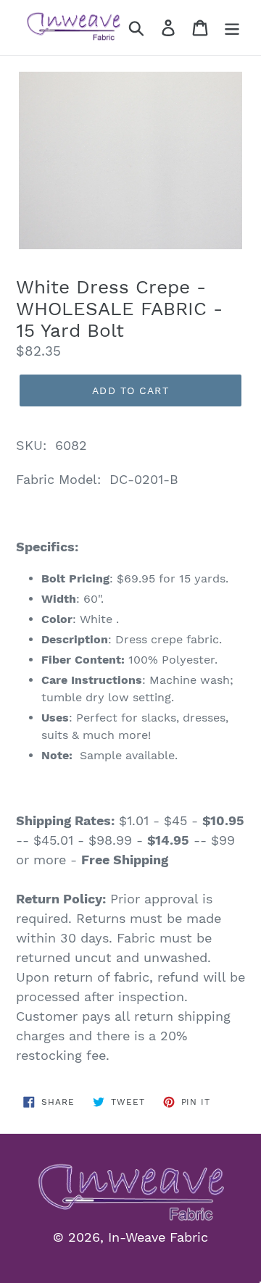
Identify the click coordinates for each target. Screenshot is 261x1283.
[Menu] (232, 28)
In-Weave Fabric (158, 1237)
